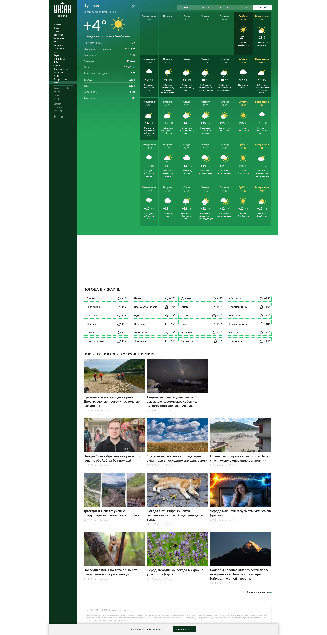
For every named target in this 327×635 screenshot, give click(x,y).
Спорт (56, 51)
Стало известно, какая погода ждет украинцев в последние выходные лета (177, 458)
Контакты (57, 107)
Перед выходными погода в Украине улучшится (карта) (175, 572)
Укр (61, 110)
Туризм (56, 75)
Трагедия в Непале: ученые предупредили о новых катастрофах (111, 513)
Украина (57, 31)
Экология (58, 45)
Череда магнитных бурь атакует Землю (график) (240, 513)
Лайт (55, 62)
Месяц (262, 7)
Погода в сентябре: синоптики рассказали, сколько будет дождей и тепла (175, 515)
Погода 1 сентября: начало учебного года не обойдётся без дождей (112, 458)
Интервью (58, 98)
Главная (57, 24)
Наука (56, 55)
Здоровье (58, 72)
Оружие (57, 65)
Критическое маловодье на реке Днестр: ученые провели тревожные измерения (112, 401)
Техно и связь (59, 58)
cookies (156, 629)
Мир (55, 41)
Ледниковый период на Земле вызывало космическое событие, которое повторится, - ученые (172, 401)
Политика (58, 34)
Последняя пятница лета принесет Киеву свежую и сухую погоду (110, 572)
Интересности (60, 79)
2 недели (243, 7)
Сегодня (186, 7)
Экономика (58, 38)
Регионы (57, 48)
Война (56, 28)
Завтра (205, 7)
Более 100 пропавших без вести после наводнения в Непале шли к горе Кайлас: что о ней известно (239, 574)
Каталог (57, 103)
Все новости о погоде (258, 592)
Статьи (56, 95)
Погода (56, 82)
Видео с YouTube (61, 88)
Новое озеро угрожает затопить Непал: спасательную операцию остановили (240, 458)
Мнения (57, 91)
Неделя (224, 7)
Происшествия (60, 69)
